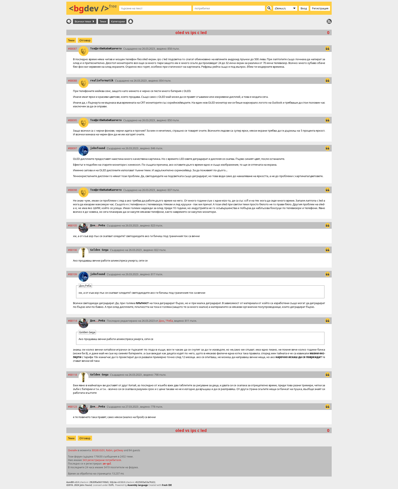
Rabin (109, 450)
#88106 (72, 250)
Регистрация (320, 8)
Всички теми (83, 21)
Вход (304, 8)
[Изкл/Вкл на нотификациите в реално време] (130, 21)
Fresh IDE (167, 485)
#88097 (72, 148)
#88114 (72, 320)
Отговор (84, 40)
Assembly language (137, 485)
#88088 (72, 80)
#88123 (72, 406)
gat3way (118, 450)
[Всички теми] (68, 21)
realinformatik (101, 80)
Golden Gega (99, 249)
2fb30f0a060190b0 (98, 482)
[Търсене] (269, 8)
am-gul (107, 463)
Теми (103, 21)
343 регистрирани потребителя (102, 460)
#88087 (72, 48)
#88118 (72, 374)
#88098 (72, 190)
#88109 (72, 274)
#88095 (72, 120)
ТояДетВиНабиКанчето (106, 48)
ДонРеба (97, 225)
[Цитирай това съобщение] (327, 48)
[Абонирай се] (329, 21)
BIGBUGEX (98, 450)
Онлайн (72, 450)
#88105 (72, 225)
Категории (118, 21)
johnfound (97, 148)
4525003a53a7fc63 (144, 482)
